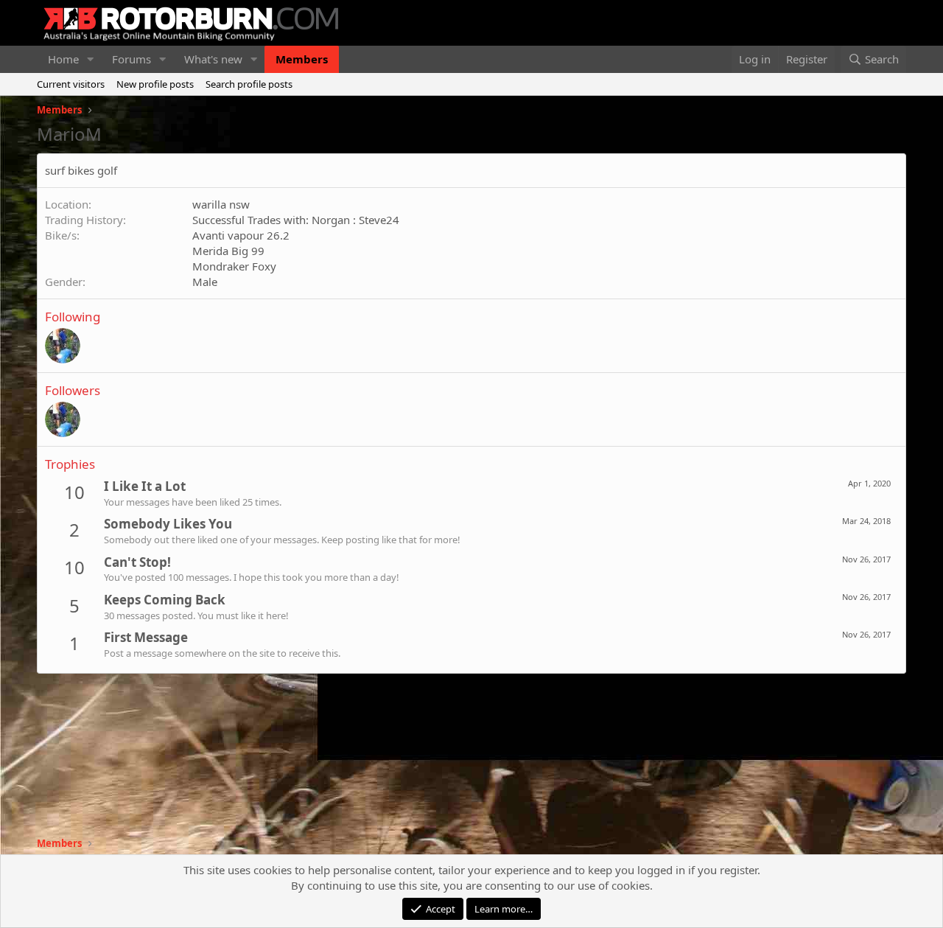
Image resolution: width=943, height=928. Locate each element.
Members (302, 59)
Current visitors (71, 84)
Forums (131, 59)
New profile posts (155, 84)
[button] (90, 59)
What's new (213, 59)
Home (63, 59)
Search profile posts (249, 84)
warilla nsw (221, 204)
